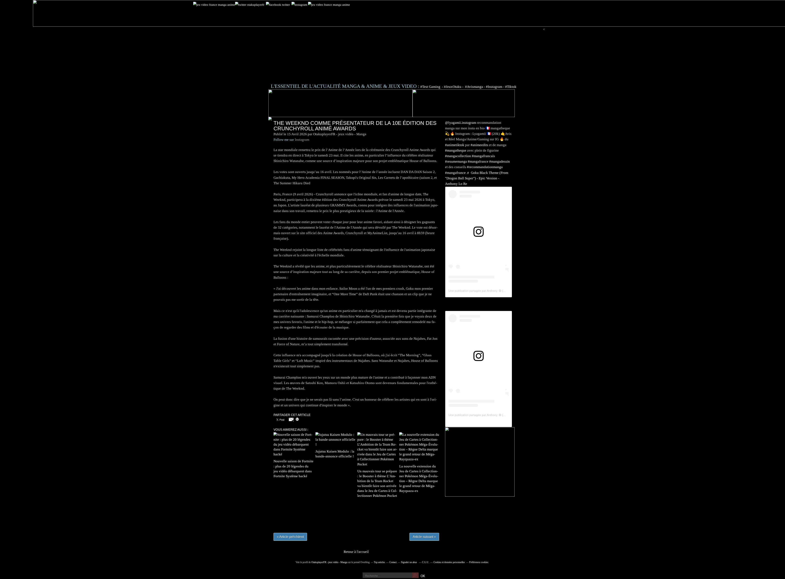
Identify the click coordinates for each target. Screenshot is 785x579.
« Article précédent (290, 537)
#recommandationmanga (485, 167)
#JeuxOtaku (452, 87)
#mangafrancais (483, 156)
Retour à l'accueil (356, 552)
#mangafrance (478, 161)
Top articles (379, 562)
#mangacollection (458, 156)
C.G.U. (425, 562)
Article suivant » (424, 537)
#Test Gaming (430, 87)
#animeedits (479, 145)
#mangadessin (499, 161)
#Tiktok (510, 87)
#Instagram (494, 87)
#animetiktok (454, 145)
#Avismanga (474, 87)
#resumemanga (456, 161)
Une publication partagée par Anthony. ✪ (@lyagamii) (483, 290)
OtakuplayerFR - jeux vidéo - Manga (329, 562)
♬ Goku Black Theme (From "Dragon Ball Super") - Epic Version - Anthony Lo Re (476, 178)
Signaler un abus (409, 562)
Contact (393, 562)
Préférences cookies (478, 562)
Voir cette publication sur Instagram (473, 241)
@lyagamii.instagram (460, 123)
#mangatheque (455, 150)
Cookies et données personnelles (449, 562)
